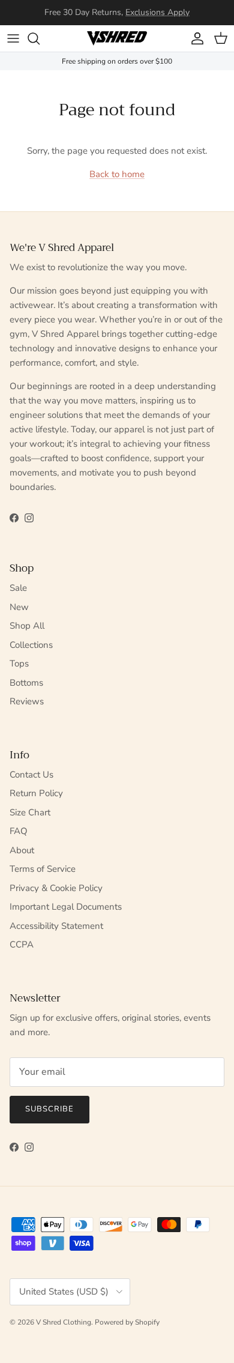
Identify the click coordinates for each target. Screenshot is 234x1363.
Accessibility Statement (56, 926)
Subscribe (49, 1109)
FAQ (19, 831)
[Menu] (13, 38)
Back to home (117, 174)
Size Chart (30, 812)
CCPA (22, 944)
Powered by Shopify (127, 1322)
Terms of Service (43, 869)
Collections (31, 645)
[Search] (39, 38)
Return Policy (36, 793)
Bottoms (26, 683)
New (19, 607)
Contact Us (31, 775)
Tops (19, 663)
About (22, 850)
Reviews (27, 701)
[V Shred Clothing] (117, 38)
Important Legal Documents (66, 907)
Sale (18, 588)
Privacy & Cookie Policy (56, 888)
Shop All (27, 626)
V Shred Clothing (63, 1322)
